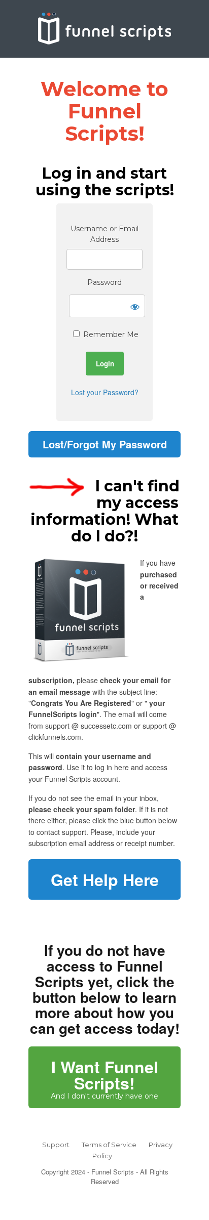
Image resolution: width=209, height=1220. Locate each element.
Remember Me (109, 334)
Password (104, 282)
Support (55, 1145)
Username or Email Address (104, 234)
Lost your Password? (104, 392)
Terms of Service (109, 1145)
